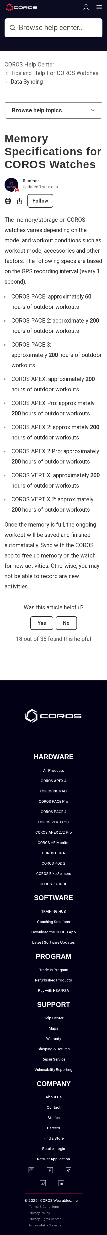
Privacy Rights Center (45, 1219)
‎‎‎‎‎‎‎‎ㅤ (80, 1213)
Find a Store (54, 1138)
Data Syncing (27, 81)
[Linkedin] (64, 1183)
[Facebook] (53, 1170)
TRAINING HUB (53, 911)
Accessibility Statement (46, 1225)
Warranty (53, 1038)
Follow (40, 201)
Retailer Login (53, 1148)
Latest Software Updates (53, 942)
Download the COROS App (53, 932)
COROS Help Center (29, 64)
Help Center (53, 1018)
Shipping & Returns (54, 1048)
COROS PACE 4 (53, 811)
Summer (31, 180)
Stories (54, 1117)
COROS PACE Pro (53, 801)
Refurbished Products (53, 980)
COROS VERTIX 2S (53, 822)
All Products (53, 770)
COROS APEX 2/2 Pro (53, 832)
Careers (53, 1128)
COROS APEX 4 (53, 780)
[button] (53, 110)
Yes (42, 623)
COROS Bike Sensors (53, 873)
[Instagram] (35, 1170)
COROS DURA (53, 853)
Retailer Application (53, 1159)
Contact (53, 1107)
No (66, 623)
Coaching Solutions (53, 921)
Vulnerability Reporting (53, 1069)
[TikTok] (72, 1170)
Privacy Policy (39, 1213)
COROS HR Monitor (54, 842)
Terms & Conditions (44, 1207)
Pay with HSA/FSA (53, 990)
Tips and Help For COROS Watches (54, 73)
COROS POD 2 (54, 863)
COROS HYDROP (54, 883)
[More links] (97, 7)
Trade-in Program (53, 969)
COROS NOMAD (53, 791)
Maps (53, 1028)
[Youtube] (46, 1183)
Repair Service (53, 1059)
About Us (54, 1097)
